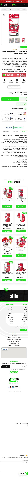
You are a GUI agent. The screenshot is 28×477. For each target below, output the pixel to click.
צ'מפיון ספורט (10, 391)
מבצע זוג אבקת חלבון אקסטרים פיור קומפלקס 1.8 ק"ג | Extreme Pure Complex (7, 249)
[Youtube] (13, 372)
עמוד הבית (24, 9)
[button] (4, 15)
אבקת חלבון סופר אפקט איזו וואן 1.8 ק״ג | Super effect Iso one (7, 273)
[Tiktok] (11, 372)
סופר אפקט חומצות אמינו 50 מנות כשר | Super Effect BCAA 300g (21, 200)
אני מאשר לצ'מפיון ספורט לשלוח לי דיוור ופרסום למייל (18, 369)
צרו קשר (14, 333)
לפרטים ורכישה (20, 206)
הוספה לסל (10, 99)
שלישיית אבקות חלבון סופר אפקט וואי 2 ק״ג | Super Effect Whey (21, 249)
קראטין (25, 155)
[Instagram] (15, 372)
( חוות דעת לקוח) (16, 49)
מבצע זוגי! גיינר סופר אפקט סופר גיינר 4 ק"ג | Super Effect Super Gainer (21, 224)
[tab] (23, 131)
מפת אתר (25, 305)
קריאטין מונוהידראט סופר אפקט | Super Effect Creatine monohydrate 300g (7, 225)
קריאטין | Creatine (13, 9)
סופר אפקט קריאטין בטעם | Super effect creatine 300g (21, 273)
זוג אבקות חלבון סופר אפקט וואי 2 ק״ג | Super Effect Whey (7, 200)
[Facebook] (17, 372)
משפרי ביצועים (19, 9)
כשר (19, 47)
